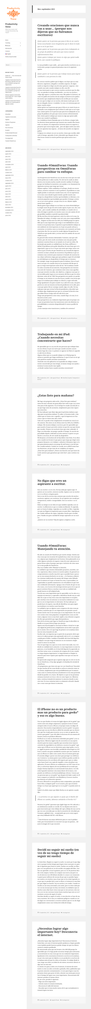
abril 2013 (8, 196)
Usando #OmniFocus (10, 141)
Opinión (7, 125)
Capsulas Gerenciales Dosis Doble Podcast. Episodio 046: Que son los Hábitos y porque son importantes (13, 82)
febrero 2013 (8, 202)
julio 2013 (7, 188)
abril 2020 (8, 162)
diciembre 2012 (9, 207)
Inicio (6, 40)
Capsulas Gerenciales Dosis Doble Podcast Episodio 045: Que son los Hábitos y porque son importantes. (13, 90)
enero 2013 (8, 204)
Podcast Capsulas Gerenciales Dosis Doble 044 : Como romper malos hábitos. (13, 96)
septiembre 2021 (9, 151)
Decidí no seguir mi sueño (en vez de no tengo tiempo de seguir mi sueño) (58, 853)
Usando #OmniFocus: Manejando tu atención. (54, 547)
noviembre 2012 (9, 210)
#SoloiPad (7, 114)
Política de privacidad (10, 56)
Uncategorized (9, 138)
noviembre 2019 (9, 164)
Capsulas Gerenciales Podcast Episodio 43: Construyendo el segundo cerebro (12, 102)
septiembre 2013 (9, 183)
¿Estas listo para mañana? (56, 395)
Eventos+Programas (10, 122)
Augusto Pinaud (56, 149)
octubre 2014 (8, 172)
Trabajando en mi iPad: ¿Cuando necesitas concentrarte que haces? (55, 337)
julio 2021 (7, 156)
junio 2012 (8, 215)
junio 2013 (8, 191)
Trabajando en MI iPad (11, 135)
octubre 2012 (8, 213)
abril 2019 (8, 167)
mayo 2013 (8, 194)
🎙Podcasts (7, 45)
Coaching (7, 43)
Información (8, 48)
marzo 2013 (8, 199)
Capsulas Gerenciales (10, 117)
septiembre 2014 (9, 175)
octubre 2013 (8, 180)
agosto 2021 (8, 154)
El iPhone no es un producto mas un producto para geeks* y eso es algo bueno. (58, 712)
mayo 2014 (8, 178)
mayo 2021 (8, 159)
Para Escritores (9, 127)
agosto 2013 (8, 186)
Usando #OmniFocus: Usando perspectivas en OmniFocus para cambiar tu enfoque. (58, 168)
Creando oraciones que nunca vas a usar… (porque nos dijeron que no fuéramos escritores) (58, 30)
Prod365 (7, 130)
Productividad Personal (11, 133)
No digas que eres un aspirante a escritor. (52, 482)
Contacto (7, 51)
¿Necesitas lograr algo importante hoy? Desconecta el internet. (57, 932)
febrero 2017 (8, 170)
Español (7, 119)
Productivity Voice (11, 25)
